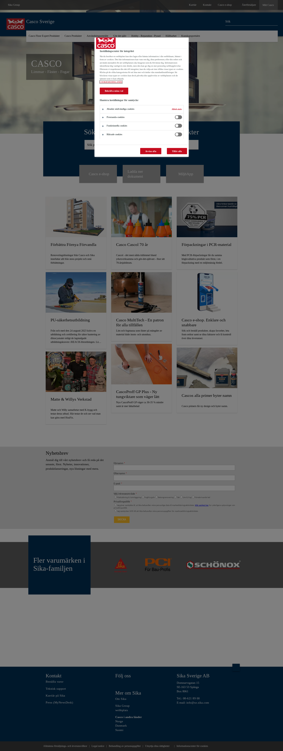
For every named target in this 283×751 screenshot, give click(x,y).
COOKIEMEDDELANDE (111, 82)
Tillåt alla (177, 151)
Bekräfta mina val (114, 91)
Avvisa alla (150, 151)
